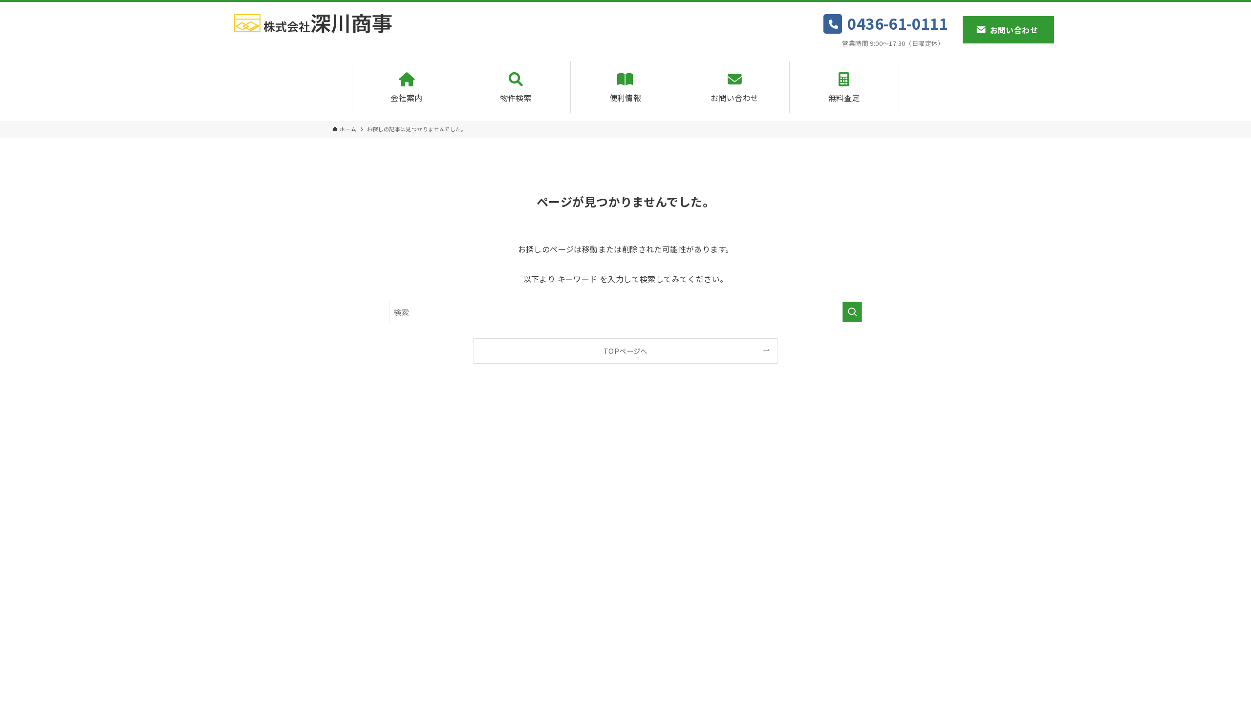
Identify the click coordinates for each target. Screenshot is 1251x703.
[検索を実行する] (852, 312)
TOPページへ (625, 351)
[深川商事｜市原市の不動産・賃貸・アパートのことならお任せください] (313, 23)
